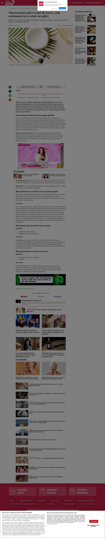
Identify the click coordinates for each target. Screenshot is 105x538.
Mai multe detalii (26, 520)
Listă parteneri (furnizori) (52, 523)
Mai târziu (54, 8)
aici (3, 530)
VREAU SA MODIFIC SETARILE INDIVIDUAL (93, 526)
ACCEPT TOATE (94, 521)
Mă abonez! (62, 8)
